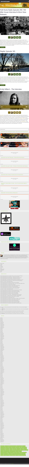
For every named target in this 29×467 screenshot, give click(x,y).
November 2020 (2, 347)
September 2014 (2, 416)
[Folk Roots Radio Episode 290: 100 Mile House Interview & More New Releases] (14, 25)
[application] (14, 107)
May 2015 (1, 409)
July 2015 (1, 407)
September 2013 (2, 427)
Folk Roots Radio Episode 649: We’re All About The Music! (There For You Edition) (9, 296)
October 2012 (2, 436)
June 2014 (1, 419)
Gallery (1, 265)
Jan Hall (22, 448)
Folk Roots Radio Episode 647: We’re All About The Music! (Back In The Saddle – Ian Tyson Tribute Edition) (12, 298)
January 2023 (1, 323)
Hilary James (3, 313)
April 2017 (1, 387)
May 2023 (1, 319)
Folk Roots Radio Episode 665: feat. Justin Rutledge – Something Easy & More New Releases (11, 277)
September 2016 (2, 394)
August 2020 (1, 350)
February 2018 (2, 378)
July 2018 (1, 373)
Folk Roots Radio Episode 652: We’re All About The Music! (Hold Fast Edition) (9, 292)
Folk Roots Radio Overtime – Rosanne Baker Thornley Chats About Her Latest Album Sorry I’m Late (11, 279)
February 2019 (2, 367)
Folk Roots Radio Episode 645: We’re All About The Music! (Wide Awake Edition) (9, 300)
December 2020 (2, 346)
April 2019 (1, 365)
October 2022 (2, 326)
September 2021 (2, 338)
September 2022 (2, 327)
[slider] (27, 107)
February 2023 (2, 322)
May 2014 (1, 420)
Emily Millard (2, 115)
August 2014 (1, 417)
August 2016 (1, 395)
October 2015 (2, 404)
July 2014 (1, 418)
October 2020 (2, 348)
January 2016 (1, 401)
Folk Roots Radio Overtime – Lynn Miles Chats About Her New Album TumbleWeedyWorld (10, 295)
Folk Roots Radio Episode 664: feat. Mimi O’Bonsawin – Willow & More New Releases (10, 278)
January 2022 (1, 334)
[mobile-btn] (28, 1)
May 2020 (1, 353)
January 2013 (1, 434)
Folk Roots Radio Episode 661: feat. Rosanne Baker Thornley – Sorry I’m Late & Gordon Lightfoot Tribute (12, 283)
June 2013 (1, 430)
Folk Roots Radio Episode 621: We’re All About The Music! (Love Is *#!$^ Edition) (15, 313)
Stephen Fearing (24, 452)
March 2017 (1, 388)
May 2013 (1, 431)
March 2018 (1, 377)
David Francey (17, 447)
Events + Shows (2, 263)
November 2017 (2, 381)
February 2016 (2, 400)
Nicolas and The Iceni (12, 451)
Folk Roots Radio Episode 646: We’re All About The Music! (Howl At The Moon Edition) (10, 299)
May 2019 (1, 364)
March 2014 (1, 422)
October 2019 (2, 359)
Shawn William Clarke (16, 452)
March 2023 (1, 321)
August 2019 (1, 361)
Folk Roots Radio (3, 448)
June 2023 (1, 318)
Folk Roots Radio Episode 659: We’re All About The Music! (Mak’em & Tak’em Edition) (10, 285)
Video (1, 271)
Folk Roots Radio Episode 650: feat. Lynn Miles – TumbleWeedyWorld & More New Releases (11, 294)
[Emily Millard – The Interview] (14, 100)
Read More (2, 47)
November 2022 (2, 325)
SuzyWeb (12, 463)
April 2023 (1, 320)
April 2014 (1, 421)
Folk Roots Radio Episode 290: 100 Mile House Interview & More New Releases (13, 12)
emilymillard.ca (23, 121)
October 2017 (2, 382)
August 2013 (1, 428)
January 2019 (1, 368)
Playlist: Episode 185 (7, 51)
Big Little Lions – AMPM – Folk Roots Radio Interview (6, 281)
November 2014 (2, 414)
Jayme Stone (25, 448)
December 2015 (2, 402)
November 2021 (2, 336)
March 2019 (1, 366)
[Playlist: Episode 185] (14, 62)
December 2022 (2, 324)
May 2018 (1, 375)
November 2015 (2, 403)
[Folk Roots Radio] (5, 1)
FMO (20, 447)
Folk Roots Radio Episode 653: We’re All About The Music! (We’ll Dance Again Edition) (10, 291)
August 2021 (1, 339)
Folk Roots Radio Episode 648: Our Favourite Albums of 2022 (7, 297)
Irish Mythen (14, 448)
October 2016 (2, 393)
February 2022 (2, 333)
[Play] (2, 107)
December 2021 (2, 335)
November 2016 (2, 392)
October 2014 (2, 415)
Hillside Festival (7, 448)
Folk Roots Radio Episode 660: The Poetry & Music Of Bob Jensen (7, 284)
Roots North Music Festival (4, 452)
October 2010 (2, 441)
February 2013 (2, 433)
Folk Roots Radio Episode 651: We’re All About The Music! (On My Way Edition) (9, 293)
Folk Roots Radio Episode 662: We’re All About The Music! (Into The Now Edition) (9, 282)
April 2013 (1, 432)
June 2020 (1, 352)
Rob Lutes (20, 451)
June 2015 (1, 408)
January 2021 (1, 345)
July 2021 (1, 340)
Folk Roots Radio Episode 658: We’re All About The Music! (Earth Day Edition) (9, 286)
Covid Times (13, 447)
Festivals (1, 264)
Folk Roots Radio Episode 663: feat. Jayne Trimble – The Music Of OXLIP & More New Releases (11, 280)
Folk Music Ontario (22, 118)
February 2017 (2, 389)
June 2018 (1, 374)
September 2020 (2, 349)
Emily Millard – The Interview (11, 89)
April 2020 (1, 354)
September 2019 (2, 360)
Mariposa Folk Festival (6, 451)
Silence (21, 452)
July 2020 (1, 351)
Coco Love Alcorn (3, 447)
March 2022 (1, 332)
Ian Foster (11, 448)
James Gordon (18, 448)
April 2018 (1, 376)
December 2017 (2, 380)
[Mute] (25, 107)
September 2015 (2, 405)
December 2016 (2, 391)
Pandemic (17, 451)
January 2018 (1, 379)
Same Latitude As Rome (10, 452)
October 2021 (2, 337)
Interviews (1, 266)
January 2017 (1, 390)
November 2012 (2, 435)
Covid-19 (10, 447)
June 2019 (1, 363)
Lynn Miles (2, 451)
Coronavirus (7, 447)
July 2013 (1, 429)
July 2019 (1, 362)
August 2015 (1, 406)
